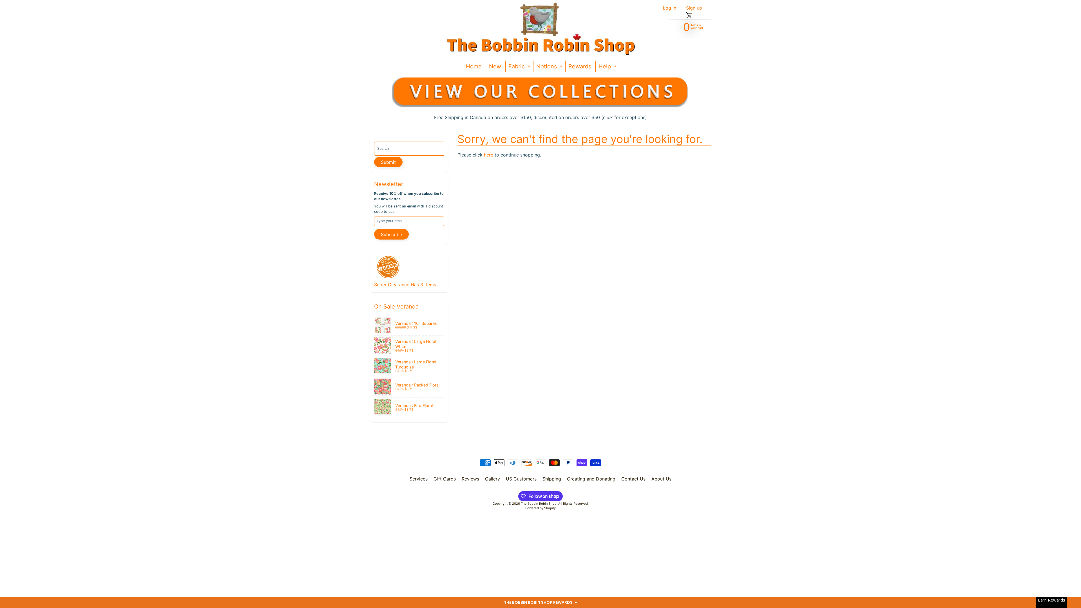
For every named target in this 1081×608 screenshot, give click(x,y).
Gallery (492, 479)
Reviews (470, 479)
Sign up (694, 8)
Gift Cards (445, 479)
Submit (388, 162)
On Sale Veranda (396, 306)
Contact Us (633, 479)
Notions (550, 67)
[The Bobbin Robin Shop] (538, 28)
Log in (669, 8)
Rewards (579, 66)
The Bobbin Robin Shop (539, 504)
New (495, 66)
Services (419, 479)
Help (608, 67)
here (488, 155)
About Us (661, 479)
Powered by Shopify (540, 508)
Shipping (551, 479)
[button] (540, 602)
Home (474, 66)
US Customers (521, 479)
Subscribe (391, 234)
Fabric (520, 67)
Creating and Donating (591, 479)
